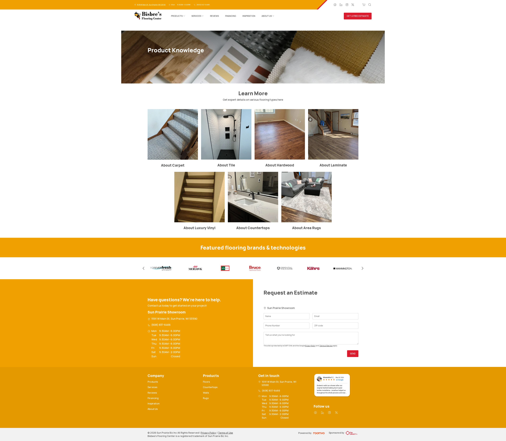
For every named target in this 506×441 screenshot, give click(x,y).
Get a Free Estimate (358, 16)
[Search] (370, 5)
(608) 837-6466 (203, 5)
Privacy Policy (310, 346)
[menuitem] (178, 16)
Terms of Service (326, 346)
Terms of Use (225, 432)
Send (353, 353)
